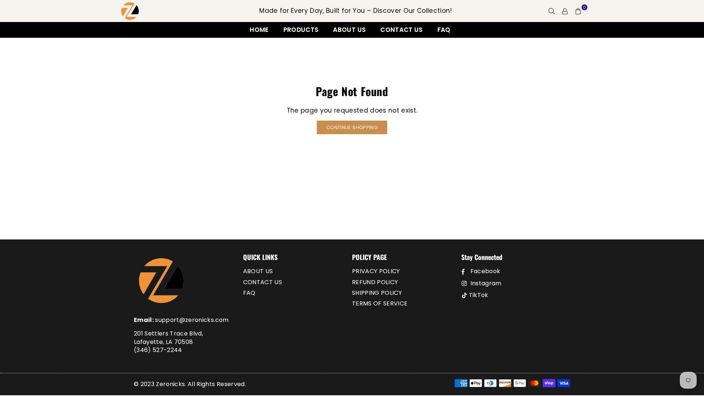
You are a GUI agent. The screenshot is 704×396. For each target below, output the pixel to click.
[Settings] (565, 11)
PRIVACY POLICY (376, 271)
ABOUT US (349, 29)
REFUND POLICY (375, 282)
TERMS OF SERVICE (379, 303)
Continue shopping (352, 127)
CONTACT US (401, 29)
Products (301, 29)
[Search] (551, 11)
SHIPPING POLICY (377, 293)
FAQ (444, 29)
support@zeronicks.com (191, 320)
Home (259, 29)
